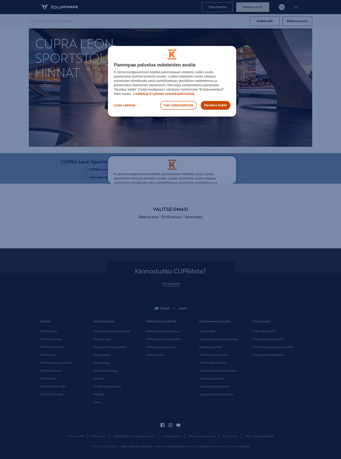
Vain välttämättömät (178, 105)
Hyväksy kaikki (215, 105)
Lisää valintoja (124, 105)
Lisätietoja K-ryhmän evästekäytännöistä (163, 93)
